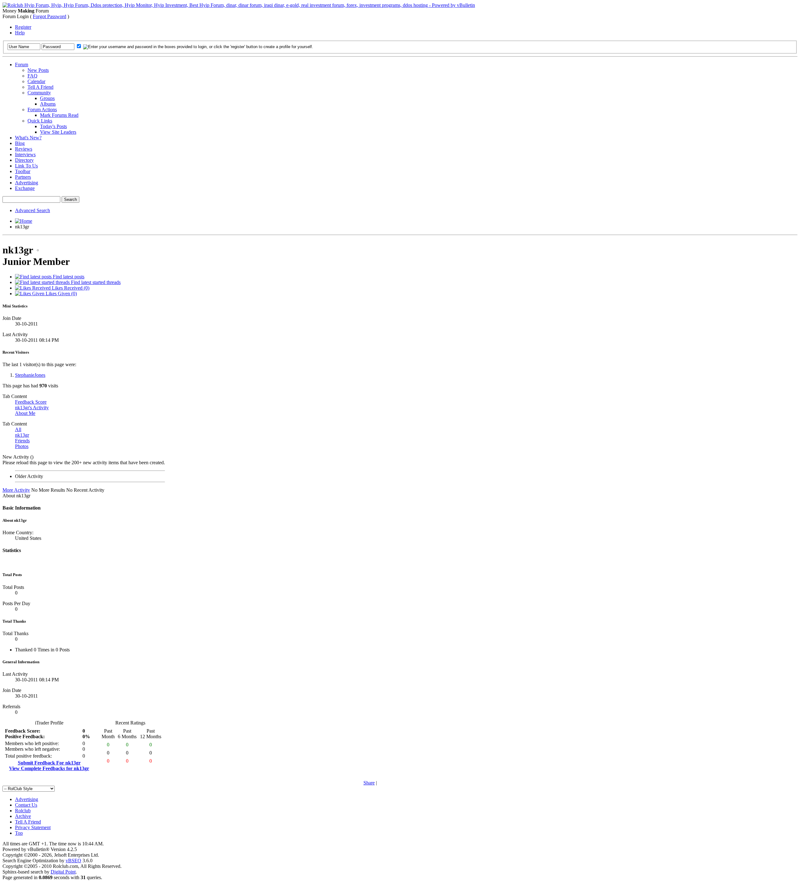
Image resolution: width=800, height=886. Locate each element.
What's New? (28, 137)
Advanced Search (32, 210)
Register (23, 27)
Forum (21, 64)
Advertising (26, 182)
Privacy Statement (33, 827)
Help (20, 32)
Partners (23, 177)
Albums (48, 104)
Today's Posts (53, 126)
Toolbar (22, 171)
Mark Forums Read (59, 115)
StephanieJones (30, 375)
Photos (21, 446)
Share (369, 782)
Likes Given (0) (60, 293)
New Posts (38, 70)
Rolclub (23, 810)
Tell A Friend (40, 87)
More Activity (16, 490)
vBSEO (73, 860)
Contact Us (26, 805)
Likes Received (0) (70, 288)
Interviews (25, 154)
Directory (24, 160)
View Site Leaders (58, 132)
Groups (47, 98)
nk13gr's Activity (32, 407)
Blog (20, 143)
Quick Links (40, 120)
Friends (22, 440)
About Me (25, 413)
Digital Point (63, 871)
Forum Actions (42, 109)
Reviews (23, 149)
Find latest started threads (95, 282)
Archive (23, 816)
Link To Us (26, 165)
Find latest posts (68, 276)
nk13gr (22, 435)
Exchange (25, 188)
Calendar (36, 81)
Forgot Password (49, 16)
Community (39, 92)
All (18, 429)
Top (19, 833)
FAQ (33, 75)
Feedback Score (31, 402)
